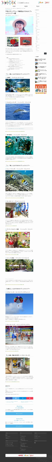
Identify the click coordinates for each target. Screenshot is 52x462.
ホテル (36, 20)
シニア (36, 24)
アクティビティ (13, 15)
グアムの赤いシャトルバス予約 (8, 444)
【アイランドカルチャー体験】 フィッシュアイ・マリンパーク (17, 64)
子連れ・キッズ (16, 15)
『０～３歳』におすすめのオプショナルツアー (13, 58)
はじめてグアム (37, 13)
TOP (5, 8)
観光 (36, 46)
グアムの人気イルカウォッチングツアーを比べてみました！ (16, 128)
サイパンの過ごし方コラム (24, 443)
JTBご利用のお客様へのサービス (24, 440)
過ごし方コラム (8, 8)
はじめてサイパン (38, 29)
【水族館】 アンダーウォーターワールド (14, 59)
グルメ (36, 33)
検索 (45, 53)
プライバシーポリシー (7, 436)
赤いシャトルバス (19, 413)
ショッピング (37, 19)
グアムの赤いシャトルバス (37, 436)
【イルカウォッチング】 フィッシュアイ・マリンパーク (16, 60)
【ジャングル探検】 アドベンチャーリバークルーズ (15, 65)
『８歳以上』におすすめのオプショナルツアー (13, 66)
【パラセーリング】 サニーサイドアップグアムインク (16, 67)
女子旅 (36, 23)
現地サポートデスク (23, 439)
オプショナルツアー (19, 426)
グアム (11, 8)
